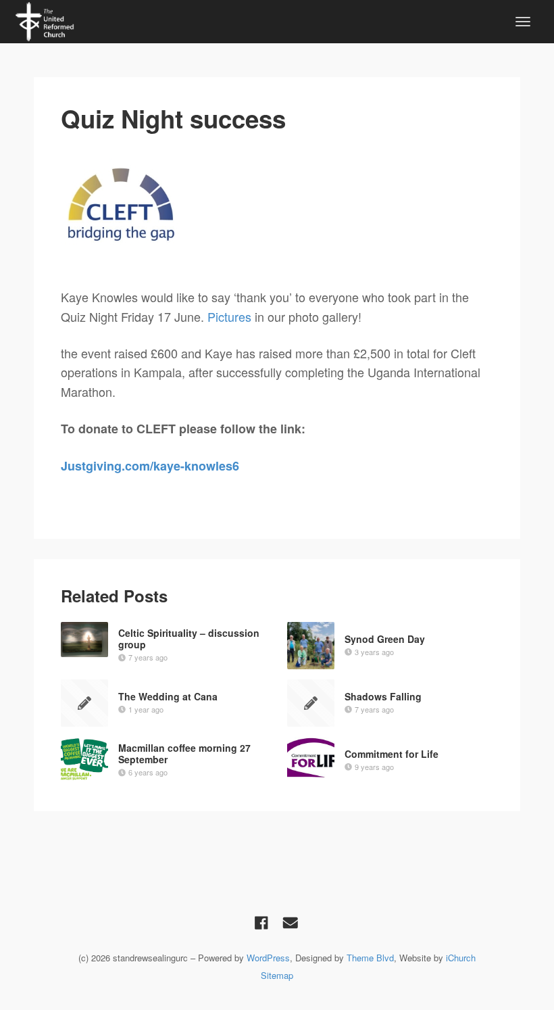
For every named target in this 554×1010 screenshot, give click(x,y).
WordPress (268, 957)
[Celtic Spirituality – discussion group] (84, 639)
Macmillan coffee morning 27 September (184, 754)
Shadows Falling (383, 696)
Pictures (229, 316)
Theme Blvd (370, 957)
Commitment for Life (391, 754)
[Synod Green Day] (310, 645)
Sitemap (277, 975)
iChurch (461, 957)
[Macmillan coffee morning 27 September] (84, 760)
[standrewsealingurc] (45, 19)
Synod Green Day (385, 639)
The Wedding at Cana (168, 696)
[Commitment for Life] (310, 758)
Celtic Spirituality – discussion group (188, 639)
